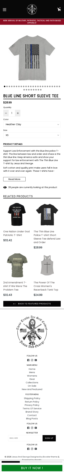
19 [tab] (47, 86)
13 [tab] (33, 86)
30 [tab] (36, 89)
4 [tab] (12, 86)
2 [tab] (7, 86)
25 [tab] (24, 89)
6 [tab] (16, 86)
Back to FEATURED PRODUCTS (34, 303)
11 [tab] (28, 86)
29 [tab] (33, 89)
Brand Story (32, 411)
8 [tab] (21, 86)
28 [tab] (31, 89)
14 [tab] (35, 86)
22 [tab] (54, 86)
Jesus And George (21, 456)
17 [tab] (42, 86)
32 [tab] (41, 89)
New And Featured (32, 389)
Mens (32, 372)
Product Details (12, 144)
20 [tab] (50, 86)
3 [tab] (9, 86)
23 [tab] (57, 86)
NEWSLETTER (32, 433)
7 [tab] (19, 86)
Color (6, 119)
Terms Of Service (32, 408)
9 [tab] (23, 86)
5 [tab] (14, 86)
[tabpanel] (32, 58)
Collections (32, 382)
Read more (14, 179)
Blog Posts (32, 418)
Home (32, 369)
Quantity (7, 107)
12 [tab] (31, 86)
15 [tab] (38, 86)
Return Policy (32, 401)
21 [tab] (52, 86)
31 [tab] (38, 89)
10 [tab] (26, 86)
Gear (32, 379)
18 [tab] (45, 86)
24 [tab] (59, 86)
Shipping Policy (32, 398)
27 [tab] (29, 89)
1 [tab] (4, 86)
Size (5, 130)
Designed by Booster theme (43, 456)
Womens (32, 375)
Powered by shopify (31, 459)
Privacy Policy (32, 405)
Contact (32, 415)
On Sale (32, 385)
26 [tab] (26, 89)
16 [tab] (40, 86)
